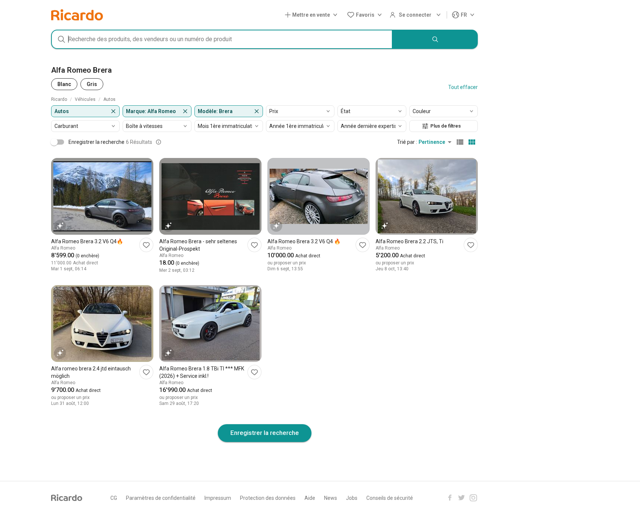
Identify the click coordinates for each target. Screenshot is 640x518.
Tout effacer (463, 87)
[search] (435, 39)
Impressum (217, 498)
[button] (312, 15)
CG (113, 498)
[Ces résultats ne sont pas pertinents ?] (158, 142)
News (330, 498)
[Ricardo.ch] (77, 14)
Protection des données (268, 498)
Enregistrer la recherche (264, 432)
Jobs (351, 498)
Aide (309, 498)
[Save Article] (146, 245)
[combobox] (222, 39)
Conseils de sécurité (389, 498)
